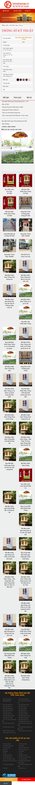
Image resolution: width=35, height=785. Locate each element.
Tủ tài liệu (21, 746)
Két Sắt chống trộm (8, 731)
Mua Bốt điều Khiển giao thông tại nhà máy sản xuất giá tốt (9, 466)
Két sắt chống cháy (24, 716)
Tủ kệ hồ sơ (22, 768)
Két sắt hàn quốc (8, 710)
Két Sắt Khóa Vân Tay (25, 721)
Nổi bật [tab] (6, 97)
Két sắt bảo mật (7, 714)
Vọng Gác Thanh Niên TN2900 (9, 255)
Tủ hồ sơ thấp (23, 744)
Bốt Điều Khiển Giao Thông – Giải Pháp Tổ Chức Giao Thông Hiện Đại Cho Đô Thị (25, 441)
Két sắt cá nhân (23, 714)
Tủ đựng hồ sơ (23, 755)
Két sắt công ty (23, 712)
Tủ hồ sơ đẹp (7, 744)
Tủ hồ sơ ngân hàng (9, 759)
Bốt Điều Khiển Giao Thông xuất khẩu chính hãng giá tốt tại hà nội (26, 345)
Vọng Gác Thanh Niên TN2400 (25, 235)
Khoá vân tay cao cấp (25, 731)
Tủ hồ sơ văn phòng (24, 757)
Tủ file (5, 753)
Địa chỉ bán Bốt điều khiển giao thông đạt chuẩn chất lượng (25, 556)
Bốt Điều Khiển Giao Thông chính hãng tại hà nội (25, 417)
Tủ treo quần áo (23, 749)
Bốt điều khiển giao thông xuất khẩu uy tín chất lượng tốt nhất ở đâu (25, 607)
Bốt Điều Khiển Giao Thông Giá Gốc (9, 368)
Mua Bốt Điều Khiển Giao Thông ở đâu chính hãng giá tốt (25, 632)
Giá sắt (5, 749)
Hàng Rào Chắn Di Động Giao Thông (25, 368)
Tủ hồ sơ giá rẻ (7, 757)
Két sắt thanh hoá (24, 704)
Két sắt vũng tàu (8, 704)
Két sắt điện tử (7, 706)
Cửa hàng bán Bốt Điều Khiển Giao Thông (9, 655)
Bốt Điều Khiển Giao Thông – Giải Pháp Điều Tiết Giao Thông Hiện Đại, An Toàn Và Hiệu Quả (9, 582)
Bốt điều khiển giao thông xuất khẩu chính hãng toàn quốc (9, 556)
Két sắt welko (23, 708)
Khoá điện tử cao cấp (9, 732)
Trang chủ (9, 779)
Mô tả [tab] (29, 97)
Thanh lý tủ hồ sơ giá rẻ (10, 761)
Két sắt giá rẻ (23, 710)
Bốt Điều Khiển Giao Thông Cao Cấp (26, 655)
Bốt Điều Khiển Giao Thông (25, 464)
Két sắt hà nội (23, 706)
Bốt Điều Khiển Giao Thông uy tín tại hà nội (25, 301)
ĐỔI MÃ (6, 11)
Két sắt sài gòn (7, 699)
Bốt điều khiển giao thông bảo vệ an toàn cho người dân (25, 531)
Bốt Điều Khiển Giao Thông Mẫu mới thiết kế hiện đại (9, 440)
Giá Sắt (5, 768)
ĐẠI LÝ (28, 11)
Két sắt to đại (7, 712)
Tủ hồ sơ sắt (6, 747)
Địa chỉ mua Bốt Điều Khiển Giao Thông (26, 508)
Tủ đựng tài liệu (7, 755)
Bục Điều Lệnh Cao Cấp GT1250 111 (25, 486)
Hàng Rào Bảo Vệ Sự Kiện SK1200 (9, 235)
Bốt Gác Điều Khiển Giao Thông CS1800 (9, 214)
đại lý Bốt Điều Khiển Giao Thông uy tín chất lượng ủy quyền (9, 345)
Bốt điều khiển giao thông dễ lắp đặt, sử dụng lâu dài (9, 509)
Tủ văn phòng (23, 759)
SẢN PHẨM (18, 11)
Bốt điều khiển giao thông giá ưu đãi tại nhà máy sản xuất (9, 632)
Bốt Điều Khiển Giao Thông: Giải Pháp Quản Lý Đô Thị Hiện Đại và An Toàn (25, 581)
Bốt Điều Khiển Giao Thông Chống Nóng (25, 678)
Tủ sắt (20, 753)
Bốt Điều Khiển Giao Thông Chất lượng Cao (9, 277)
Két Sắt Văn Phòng (8, 723)
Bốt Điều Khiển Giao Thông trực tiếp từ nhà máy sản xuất (26, 278)
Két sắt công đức (24, 717)
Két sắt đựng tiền (8, 708)
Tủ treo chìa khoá (24, 747)
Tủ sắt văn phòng (8, 746)
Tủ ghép (5, 751)
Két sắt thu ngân (8, 717)
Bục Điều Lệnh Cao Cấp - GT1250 (9, 191)
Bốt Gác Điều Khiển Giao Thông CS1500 (25, 191)
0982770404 (27, 779)
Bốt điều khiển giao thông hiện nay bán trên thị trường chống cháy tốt (9, 303)
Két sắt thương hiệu (9, 716)
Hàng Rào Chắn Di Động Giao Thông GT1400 (25, 214)
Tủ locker (21, 751)
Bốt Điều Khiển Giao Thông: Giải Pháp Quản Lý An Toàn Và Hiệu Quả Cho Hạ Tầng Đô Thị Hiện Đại (9, 682)
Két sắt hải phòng (24, 699)
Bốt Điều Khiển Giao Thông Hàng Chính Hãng (9, 417)
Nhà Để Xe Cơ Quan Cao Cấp (25, 255)
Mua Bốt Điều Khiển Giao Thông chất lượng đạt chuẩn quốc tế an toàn (25, 393)
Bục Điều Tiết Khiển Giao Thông (25, 322)
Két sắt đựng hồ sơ (8, 727)
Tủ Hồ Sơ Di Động (8, 764)
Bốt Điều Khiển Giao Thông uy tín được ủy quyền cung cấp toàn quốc (9, 393)
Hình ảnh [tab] (17, 97)
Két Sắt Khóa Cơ (23, 719)
